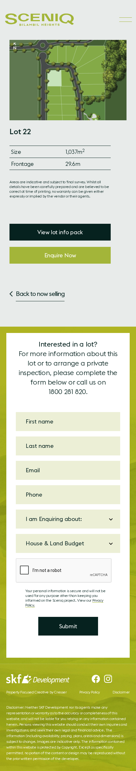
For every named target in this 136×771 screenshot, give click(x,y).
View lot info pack (60, 232)
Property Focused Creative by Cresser (36, 692)
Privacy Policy (89, 692)
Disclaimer (121, 692)
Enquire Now (60, 255)
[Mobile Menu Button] (125, 20)
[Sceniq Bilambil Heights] (39, 19)
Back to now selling (40, 294)
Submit (68, 626)
